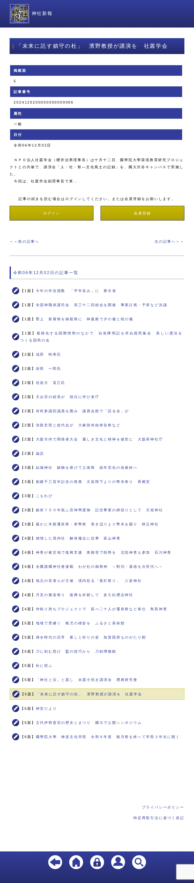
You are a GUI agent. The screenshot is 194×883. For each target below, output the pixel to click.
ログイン (51, 213)
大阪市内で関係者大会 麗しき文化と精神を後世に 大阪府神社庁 (99, 439)
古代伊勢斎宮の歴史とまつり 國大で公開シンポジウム (89, 723)
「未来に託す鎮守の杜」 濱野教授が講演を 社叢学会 (89, 694)
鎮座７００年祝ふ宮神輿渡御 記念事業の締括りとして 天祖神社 (99, 510)
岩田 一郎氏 (48, 368)
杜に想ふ (44, 666)
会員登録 (142, 213)
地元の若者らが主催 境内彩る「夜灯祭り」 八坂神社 (89, 581)
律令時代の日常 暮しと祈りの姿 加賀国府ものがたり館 (91, 637)
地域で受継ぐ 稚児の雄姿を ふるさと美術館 (80, 623)
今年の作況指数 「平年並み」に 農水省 (76, 291)
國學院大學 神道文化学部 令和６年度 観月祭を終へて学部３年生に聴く (108, 737)
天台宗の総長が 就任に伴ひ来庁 (68, 397)
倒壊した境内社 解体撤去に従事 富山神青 (78, 538)
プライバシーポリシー (163, 807)
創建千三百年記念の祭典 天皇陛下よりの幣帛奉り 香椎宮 (93, 482)
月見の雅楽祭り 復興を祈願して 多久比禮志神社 (84, 595)
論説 (40, 453)
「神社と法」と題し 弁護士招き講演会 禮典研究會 (87, 680)
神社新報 (42, 13)
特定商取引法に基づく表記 (158, 818)
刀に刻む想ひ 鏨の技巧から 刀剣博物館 (76, 651)
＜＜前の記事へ (24, 241)
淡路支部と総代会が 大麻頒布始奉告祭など (78, 425)
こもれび (44, 496)
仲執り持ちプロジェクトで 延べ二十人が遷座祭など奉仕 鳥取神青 (101, 609)
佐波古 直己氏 (51, 383)
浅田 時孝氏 (48, 354)
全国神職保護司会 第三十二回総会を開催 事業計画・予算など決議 (101, 305)
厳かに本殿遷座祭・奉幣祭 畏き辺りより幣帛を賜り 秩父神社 (97, 524)
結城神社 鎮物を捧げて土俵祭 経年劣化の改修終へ (87, 467)
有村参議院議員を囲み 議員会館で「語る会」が (82, 411)
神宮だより (46, 708)
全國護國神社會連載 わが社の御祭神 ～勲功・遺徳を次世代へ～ (99, 567)
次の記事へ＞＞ (169, 241)
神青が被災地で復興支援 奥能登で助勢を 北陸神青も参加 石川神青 (104, 552)
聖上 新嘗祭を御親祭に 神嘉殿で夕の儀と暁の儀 (84, 319)
